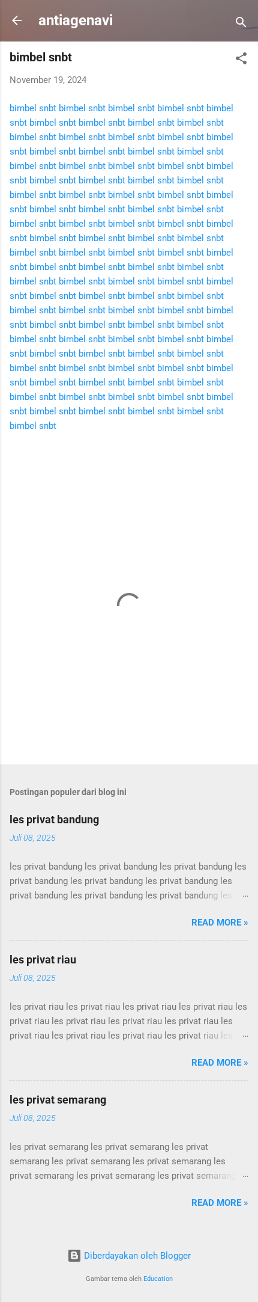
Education (158, 1279)
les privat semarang (58, 1099)
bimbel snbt (33, 108)
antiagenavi (75, 20)
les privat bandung (54, 819)
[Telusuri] (241, 24)
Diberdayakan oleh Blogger (136, 1255)
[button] (241, 60)
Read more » (219, 922)
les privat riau (43, 959)
